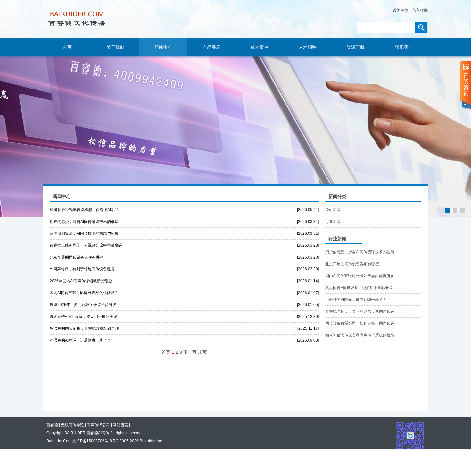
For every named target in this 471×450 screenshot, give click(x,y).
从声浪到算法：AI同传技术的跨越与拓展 (84, 233)
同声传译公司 (98, 425)
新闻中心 (163, 47)
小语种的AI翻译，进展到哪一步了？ (80, 340)
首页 (67, 47)
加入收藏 (420, 10)
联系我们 (404, 47)
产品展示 (211, 47)
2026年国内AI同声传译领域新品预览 (81, 281)
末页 (202, 352)
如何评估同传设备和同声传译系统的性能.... (361, 335)
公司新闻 (333, 210)
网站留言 (120, 425)
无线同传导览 (72, 425)
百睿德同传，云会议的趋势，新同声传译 (359, 311)
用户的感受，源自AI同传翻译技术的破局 (84, 221)
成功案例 (260, 47)
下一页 (190, 352)
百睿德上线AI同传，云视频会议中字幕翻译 (86, 245)
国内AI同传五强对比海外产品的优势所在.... (361, 276)
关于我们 (115, 47)
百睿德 (52, 425)
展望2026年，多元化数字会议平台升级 (83, 304)
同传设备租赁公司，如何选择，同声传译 (359, 323)
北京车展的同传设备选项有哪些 (76, 257)
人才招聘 (308, 47)
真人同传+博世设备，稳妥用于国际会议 (83, 316)
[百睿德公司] (235, 136)
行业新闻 (333, 221)
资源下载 (356, 47)
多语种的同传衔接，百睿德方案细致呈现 (84, 328)
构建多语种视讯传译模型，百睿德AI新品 (84, 210)
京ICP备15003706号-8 (92, 441)
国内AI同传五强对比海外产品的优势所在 (84, 293)
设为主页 (400, 10)
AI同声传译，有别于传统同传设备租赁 (82, 269)
